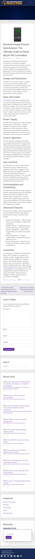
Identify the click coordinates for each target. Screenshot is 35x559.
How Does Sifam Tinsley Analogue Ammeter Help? (14, 433)
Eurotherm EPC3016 (12, 100)
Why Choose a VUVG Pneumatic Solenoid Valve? (14, 399)
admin (20, 58)
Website (5, 342)
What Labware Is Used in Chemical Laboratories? (14, 423)
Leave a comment (25, 280)
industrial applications (10, 267)
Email (5, 336)
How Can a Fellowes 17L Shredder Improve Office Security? (16, 453)
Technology (7, 507)
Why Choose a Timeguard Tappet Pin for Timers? (14, 484)
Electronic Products (10, 280)
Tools (5, 510)
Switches (6, 505)
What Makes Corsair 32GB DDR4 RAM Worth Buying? (15, 474)
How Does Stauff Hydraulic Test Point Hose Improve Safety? (16, 464)
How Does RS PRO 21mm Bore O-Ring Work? (13, 443)
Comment (7, 309)
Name (5, 329)
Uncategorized (7, 513)
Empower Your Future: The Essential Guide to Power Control (27, 289)
